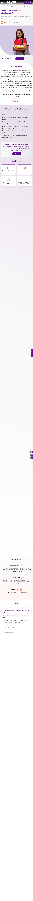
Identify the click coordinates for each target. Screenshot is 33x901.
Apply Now (19, 59)
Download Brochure (7, 59)
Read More (16, 101)
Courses (27, 2)
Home (2, 6)
